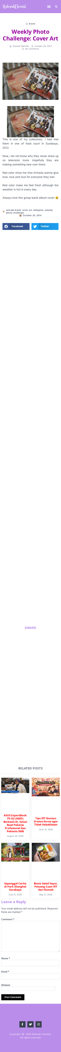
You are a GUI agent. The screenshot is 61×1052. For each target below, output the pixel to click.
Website (5, 985)
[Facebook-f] (23, 337)
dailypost (38, 210)
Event (32, 23)
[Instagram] (38, 337)
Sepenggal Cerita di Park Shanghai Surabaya (35, 536)
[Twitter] (30, 337)
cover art (27, 210)
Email (5, 971)
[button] (49, 6)
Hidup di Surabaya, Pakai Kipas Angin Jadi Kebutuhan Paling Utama (37, 610)
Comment (7, 919)
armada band (13, 210)
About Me (30, 314)
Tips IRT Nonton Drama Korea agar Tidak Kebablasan (35, 512)
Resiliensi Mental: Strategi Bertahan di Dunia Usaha (36, 585)
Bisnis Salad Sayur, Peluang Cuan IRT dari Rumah (37, 560)
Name (5, 958)
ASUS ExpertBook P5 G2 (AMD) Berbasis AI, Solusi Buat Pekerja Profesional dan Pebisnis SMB (36, 490)
